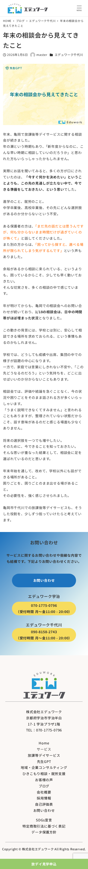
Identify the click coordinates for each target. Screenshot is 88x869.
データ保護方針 (44, 832)
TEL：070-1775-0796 (44, 729)
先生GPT (44, 761)
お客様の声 (44, 779)
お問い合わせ (44, 810)
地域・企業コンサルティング (44, 767)
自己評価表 (44, 804)
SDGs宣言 (44, 819)
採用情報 (44, 798)
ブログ (44, 785)
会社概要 (44, 792)
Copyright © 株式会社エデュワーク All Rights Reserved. (44, 849)
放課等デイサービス (44, 755)
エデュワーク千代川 (69, 55)
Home (44, 742)
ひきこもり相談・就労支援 (44, 773)
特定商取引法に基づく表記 (44, 826)
